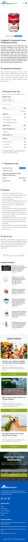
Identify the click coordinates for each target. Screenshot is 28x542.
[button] (25, 3)
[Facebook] (2, 498)
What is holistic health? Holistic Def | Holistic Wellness (14, 526)
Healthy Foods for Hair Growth (8, 533)
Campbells (22, 168)
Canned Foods (18, 36)
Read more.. (14, 272)
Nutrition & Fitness (7, 343)
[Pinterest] (8, 498)
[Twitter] (5, 498)
